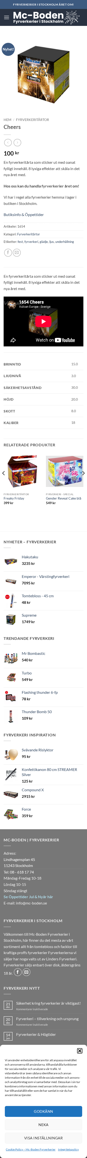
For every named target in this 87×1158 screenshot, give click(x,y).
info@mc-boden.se (31, 903)
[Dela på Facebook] (8, 253)
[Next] (83, 483)
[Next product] (8, 142)
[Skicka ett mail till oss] (26, 972)
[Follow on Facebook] (18, 972)
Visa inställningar (43, 1138)
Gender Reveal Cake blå (63, 498)
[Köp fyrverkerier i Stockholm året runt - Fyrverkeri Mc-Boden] (46, 17)
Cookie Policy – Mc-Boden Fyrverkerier (31, 1149)
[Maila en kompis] (17, 253)
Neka (43, 1124)
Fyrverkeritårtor (32, 120)
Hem (7, 120)
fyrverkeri (31, 242)
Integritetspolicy (68, 1149)
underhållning (64, 242)
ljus (51, 242)
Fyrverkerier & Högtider (36, 1034)
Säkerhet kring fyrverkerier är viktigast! (48, 1003)
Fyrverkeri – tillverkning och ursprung (47, 1018)
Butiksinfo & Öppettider (24, 214)
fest (20, 242)
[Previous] (4, 483)
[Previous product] (17, 142)
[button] (79, 1050)
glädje (44, 242)
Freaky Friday (14, 498)
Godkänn (43, 1111)
